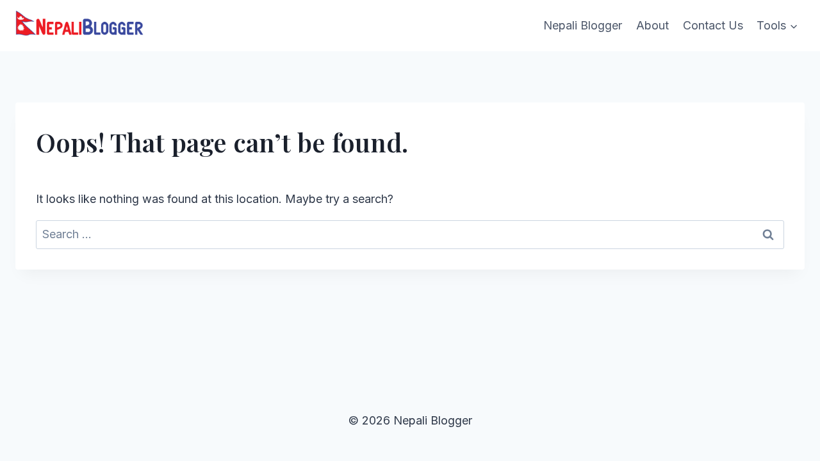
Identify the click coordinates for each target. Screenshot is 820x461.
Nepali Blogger (582, 25)
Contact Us (713, 25)
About (652, 25)
